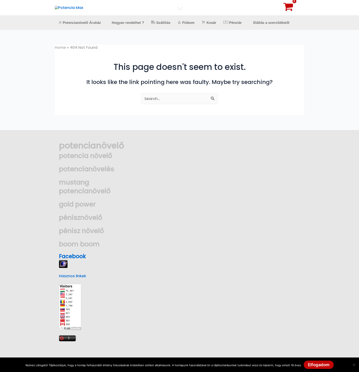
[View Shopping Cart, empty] (292, 7)
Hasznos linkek (72, 275)
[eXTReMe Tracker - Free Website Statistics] (63, 263)
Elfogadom (318, 364)
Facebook (72, 256)
